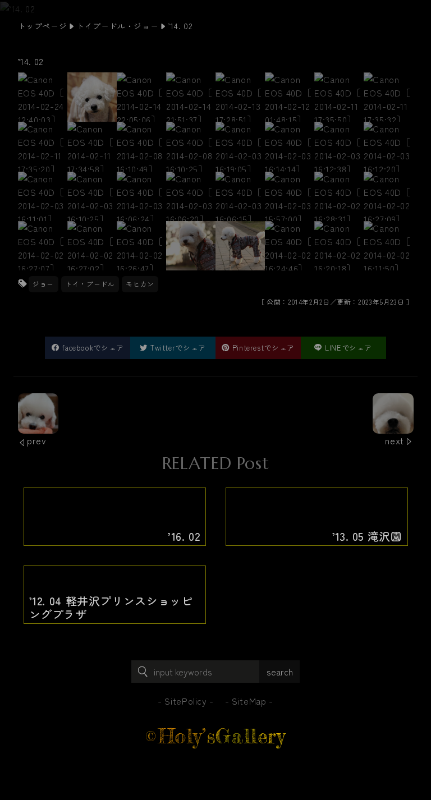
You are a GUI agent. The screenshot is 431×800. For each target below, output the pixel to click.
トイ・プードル (89, 283)
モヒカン (140, 283)
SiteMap (249, 700)
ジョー (43, 283)
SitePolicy (185, 700)
